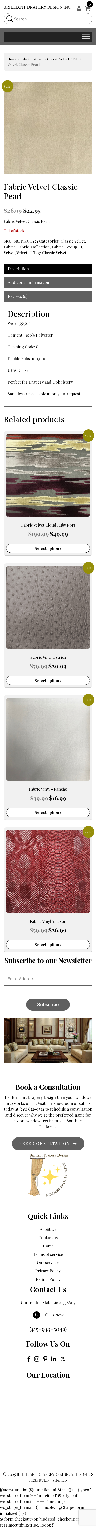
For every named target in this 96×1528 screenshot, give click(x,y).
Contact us (48, 1237)
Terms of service (48, 1254)
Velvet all (24, 252)
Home (12, 59)
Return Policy (48, 1279)
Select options (48, 548)
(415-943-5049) (48, 1329)
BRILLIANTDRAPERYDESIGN (43, 1474)
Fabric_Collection (33, 246)
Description (18, 268)
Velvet (38, 59)
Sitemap (59, 1480)
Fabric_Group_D (67, 246)
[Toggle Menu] (86, 36)
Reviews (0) (17, 296)
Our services (48, 1262)
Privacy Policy (48, 1270)
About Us (48, 1229)
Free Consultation (44, 1143)
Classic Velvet (58, 59)
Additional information (28, 282)
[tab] (48, 269)
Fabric (25, 59)
